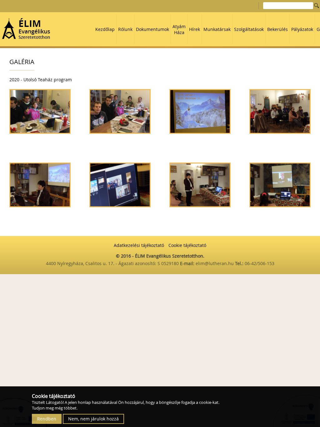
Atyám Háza (179, 29)
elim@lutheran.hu (215, 263)
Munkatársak (217, 29)
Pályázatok (302, 29)
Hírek (194, 29)
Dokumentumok (152, 29)
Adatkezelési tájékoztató (139, 245)
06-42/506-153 (259, 263)
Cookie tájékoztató (187, 245)
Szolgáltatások (249, 29)
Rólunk (125, 29)
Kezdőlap (105, 29)
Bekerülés (277, 29)
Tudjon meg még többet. (55, 408)
